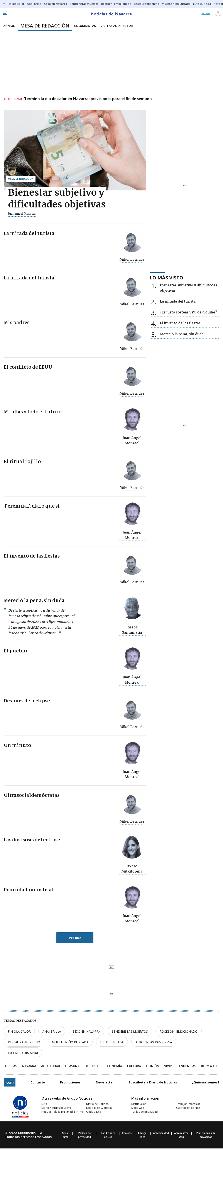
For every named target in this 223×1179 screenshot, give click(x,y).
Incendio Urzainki (23, 1053)
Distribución (138, 1104)
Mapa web (137, 1108)
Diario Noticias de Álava (56, 1108)
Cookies (127, 1133)
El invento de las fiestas (32, 555)
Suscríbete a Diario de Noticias (153, 1082)
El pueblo (15, 650)
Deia (44, 1104)
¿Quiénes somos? (205, 1082)
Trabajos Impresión (188, 1104)
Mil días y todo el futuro (33, 411)
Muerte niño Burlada (70, 1042)
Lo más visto (166, 277)
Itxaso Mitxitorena (132, 868)
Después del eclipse (27, 700)
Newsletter (105, 1082)
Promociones (70, 1082)
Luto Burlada (112, 1042)
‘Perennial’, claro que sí (32, 505)
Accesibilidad (161, 1133)
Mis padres (16, 322)
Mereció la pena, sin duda (34, 600)
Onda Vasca (93, 1112)
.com (9, 1082)
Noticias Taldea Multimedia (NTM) (62, 1112)
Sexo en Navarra (86, 1031)
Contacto (37, 1082)
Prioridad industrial (29, 889)
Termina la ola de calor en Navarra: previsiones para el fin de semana (88, 99)
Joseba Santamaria (132, 630)
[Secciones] (5, 13)
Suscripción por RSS (188, 1108)
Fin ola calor (19, 1031)
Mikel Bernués (132, 259)
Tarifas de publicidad (144, 1112)
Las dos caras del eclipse (32, 839)
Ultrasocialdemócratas (31, 795)
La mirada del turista (29, 233)
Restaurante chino (24, 1042)
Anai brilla (51, 1031)
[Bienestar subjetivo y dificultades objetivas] (75, 150)
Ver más (75, 938)
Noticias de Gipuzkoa (99, 1108)
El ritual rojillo (22, 461)
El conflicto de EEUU (28, 366)
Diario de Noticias (97, 1104)
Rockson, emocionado (179, 1031)
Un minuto (17, 745)
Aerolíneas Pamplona (153, 1042)
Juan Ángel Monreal (21, 214)
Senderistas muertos (130, 1031)
